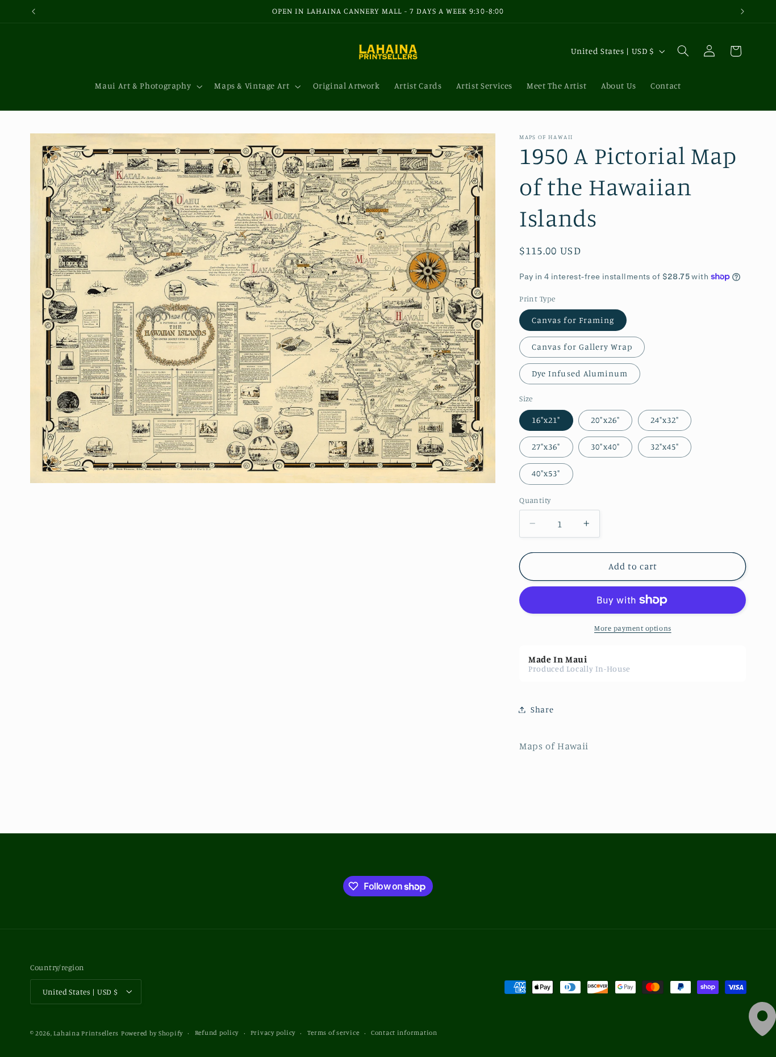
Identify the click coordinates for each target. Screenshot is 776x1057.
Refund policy (217, 1033)
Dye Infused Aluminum (580, 373)
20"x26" (605, 420)
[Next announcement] (742, 11)
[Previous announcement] (33, 11)
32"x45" (664, 446)
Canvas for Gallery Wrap (582, 346)
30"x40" (605, 446)
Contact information (404, 1033)
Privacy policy (273, 1033)
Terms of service (333, 1033)
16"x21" (546, 420)
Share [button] (542, 709)
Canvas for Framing (573, 320)
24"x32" (664, 420)
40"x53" (546, 473)
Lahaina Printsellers (86, 1033)
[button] (147, 86)
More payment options (632, 628)
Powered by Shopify (152, 1033)
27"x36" (546, 446)
